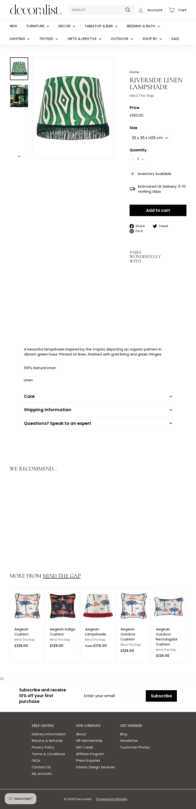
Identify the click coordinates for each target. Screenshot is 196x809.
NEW (13, 25)
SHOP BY (150, 38)
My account (42, 773)
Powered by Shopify (111, 799)
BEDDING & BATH (141, 25)
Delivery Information (49, 734)
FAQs (36, 760)
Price (134, 107)
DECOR (65, 25)
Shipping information (47, 410)
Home (134, 72)
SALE (175, 38)
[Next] (19, 155)
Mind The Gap (142, 95)
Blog (123, 734)
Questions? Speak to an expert (57, 423)
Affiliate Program (90, 754)
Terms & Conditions (48, 754)
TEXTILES (46, 38)
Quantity (138, 150)
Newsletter (129, 740)
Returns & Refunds (47, 740)
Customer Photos (135, 747)
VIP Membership (89, 740)
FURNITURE (36, 25)
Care (29, 396)
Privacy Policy (43, 747)
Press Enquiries (88, 760)
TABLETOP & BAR (99, 25)
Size (133, 128)
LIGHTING (18, 38)
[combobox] (102, 10)
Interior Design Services (95, 767)
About (81, 734)
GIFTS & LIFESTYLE (82, 38)
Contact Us (41, 767)
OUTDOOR (120, 38)
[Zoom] (73, 107)
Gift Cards (84, 747)
